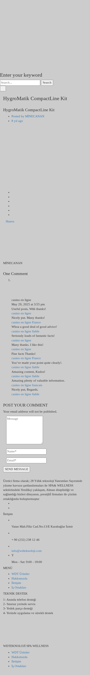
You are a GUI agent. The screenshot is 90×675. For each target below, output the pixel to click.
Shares (10, 221)
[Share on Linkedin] (13, 206)
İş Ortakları (19, 587)
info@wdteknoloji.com (27, 550)
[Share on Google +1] (13, 201)
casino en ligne (21, 313)
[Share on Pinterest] (13, 214)
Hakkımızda (19, 578)
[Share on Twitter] (13, 197)
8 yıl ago (17, 121)
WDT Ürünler (21, 574)
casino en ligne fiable (25, 331)
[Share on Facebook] (13, 192)
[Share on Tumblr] (13, 210)
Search (47, 82)
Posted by (28, 116)
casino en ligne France (26, 322)
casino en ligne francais (27, 385)
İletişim (16, 583)
